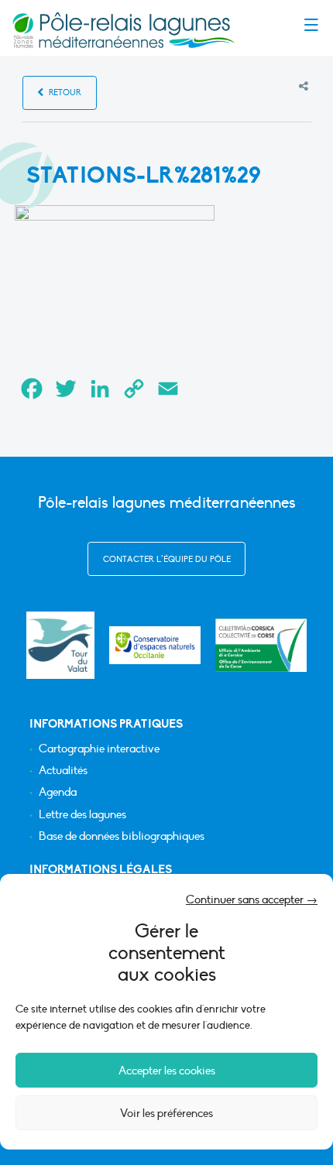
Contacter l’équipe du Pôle (167, 559)
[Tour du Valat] (60, 645)
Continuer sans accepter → (252, 899)
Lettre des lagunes (82, 814)
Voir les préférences (166, 1113)
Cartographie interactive (99, 749)
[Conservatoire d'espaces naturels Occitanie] (155, 644)
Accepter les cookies (166, 1071)
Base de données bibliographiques (121, 836)
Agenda (58, 792)
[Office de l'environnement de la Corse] (261, 644)
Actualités (63, 770)
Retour (63, 92)
